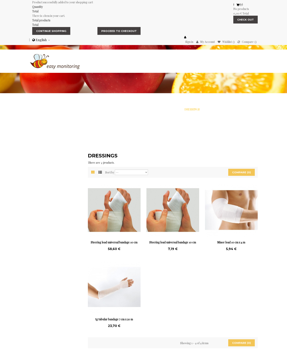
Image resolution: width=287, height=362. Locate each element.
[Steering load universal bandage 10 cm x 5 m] (172, 210)
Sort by (109, 172)
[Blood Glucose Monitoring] (55, 61)
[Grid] (93, 172)
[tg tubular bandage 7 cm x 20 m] (114, 287)
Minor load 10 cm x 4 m (231, 242)
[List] (100, 172)
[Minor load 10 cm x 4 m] (231, 210)
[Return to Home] (88, 109)
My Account (207, 42)
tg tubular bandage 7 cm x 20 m (114, 319)
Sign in (189, 42)
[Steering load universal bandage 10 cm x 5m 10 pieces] (114, 210)
